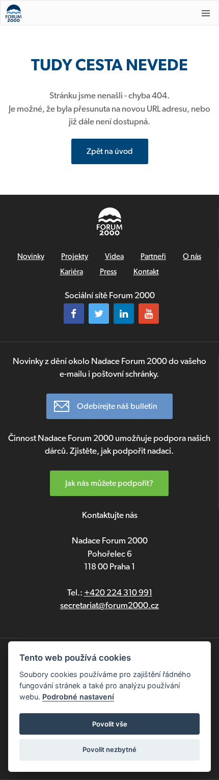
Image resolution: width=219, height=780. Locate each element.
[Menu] (205, 13)
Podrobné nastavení (78, 696)
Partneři (153, 256)
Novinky (30, 256)
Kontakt (146, 271)
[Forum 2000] (90, 13)
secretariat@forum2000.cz (109, 605)
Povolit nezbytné (109, 749)
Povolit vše (109, 724)
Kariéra (71, 271)
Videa (114, 256)
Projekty (74, 256)
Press (108, 271)
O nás (192, 256)
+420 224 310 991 (118, 592)
